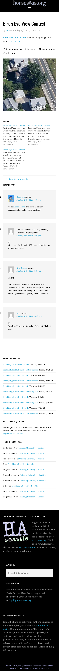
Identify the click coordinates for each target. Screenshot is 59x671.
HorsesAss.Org (29, 3)
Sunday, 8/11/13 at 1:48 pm (28, 200)
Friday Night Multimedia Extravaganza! (21, 370)
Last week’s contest (14, 37)
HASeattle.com (27, 547)
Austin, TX (14, 41)
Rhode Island (19, 207)
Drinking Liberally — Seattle (16, 364)
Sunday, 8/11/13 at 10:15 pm (29, 316)
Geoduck (20, 197)
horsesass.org (39, 540)
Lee (18, 313)
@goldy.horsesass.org (13, 433)
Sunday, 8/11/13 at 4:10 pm (28, 271)
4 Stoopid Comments (17, 179)
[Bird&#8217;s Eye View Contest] (15, 135)
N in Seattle (21, 268)
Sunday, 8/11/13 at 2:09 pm (28, 236)
